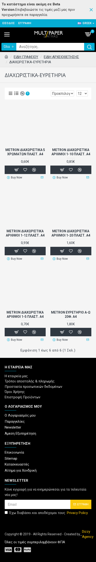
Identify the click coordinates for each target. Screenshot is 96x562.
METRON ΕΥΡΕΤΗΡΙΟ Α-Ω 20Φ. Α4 (70, 314)
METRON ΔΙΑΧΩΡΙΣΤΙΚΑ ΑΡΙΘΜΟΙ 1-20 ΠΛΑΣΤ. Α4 (70, 233)
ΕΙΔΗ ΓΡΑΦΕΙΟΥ (26, 57)
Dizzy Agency (87, 534)
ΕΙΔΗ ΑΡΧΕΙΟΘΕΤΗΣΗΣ (61, 57)
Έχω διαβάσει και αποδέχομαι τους (48, 513)
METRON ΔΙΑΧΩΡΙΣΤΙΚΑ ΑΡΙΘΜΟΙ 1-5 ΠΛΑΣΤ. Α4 (25, 314)
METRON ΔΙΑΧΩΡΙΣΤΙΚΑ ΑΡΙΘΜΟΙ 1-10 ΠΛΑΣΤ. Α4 (70, 152)
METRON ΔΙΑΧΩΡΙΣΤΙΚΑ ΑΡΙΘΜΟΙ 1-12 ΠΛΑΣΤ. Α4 (25, 233)
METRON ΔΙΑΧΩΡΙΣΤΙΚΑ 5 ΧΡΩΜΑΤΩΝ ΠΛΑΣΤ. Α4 (25, 152)
